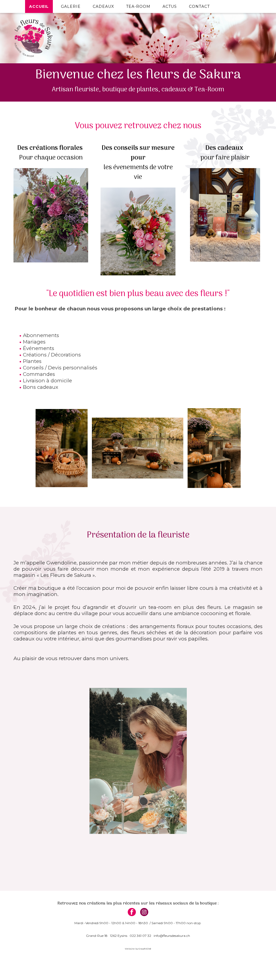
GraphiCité (145, 948)
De (105, 148)
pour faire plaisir (225, 158)
